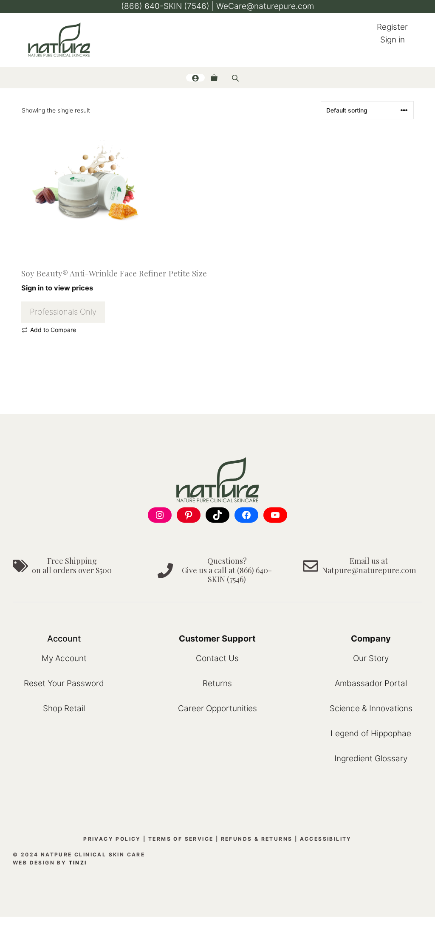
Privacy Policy (112, 839)
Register (392, 27)
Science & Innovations (371, 708)
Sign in (392, 40)
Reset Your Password (64, 683)
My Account (64, 658)
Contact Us (217, 658)
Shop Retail (64, 708)
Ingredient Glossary (370, 758)
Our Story (371, 658)
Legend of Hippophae (370, 733)
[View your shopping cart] (214, 77)
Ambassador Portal (371, 683)
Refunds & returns (257, 839)
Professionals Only (63, 312)
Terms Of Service (180, 839)
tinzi (78, 862)
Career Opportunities (217, 708)
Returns (217, 683)
